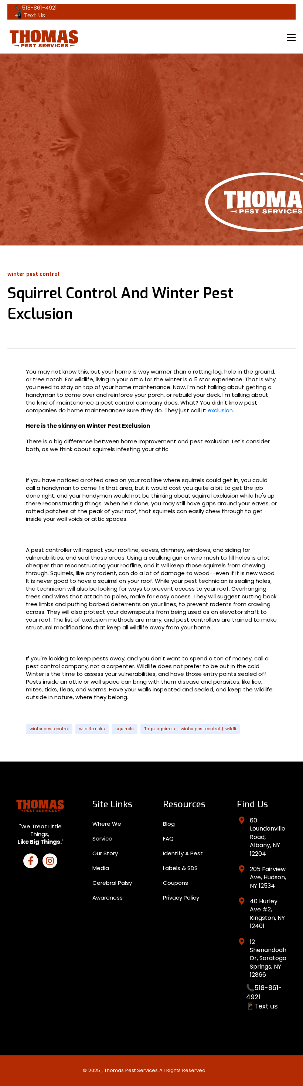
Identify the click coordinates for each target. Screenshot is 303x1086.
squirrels (124, 729)
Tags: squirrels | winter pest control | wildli (190, 729)
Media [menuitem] (100, 868)
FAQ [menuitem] (168, 838)
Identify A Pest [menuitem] (183, 853)
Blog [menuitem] (169, 824)
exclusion (220, 410)
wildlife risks (92, 729)
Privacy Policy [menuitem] (181, 897)
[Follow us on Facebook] (30, 860)
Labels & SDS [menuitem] (180, 868)
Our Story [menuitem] (105, 853)
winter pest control (49, 729)
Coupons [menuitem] (175, 883)
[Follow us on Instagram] (49, 860)
